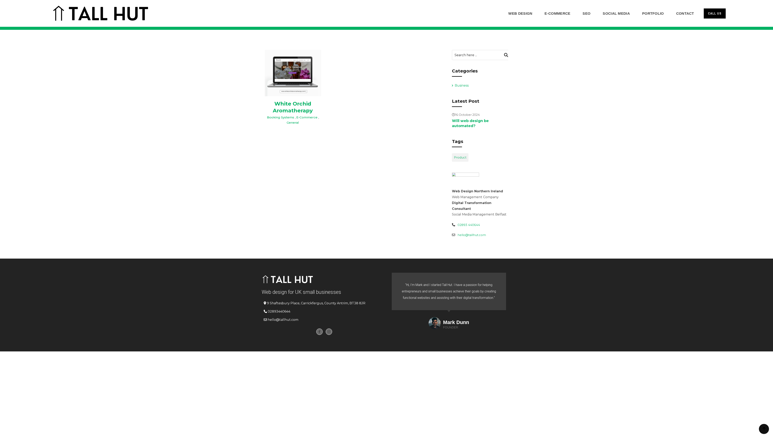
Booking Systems (280, 117)
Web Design (520, 13)
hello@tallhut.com (472, 235)
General (293, 122)
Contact (685, 13)
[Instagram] (329, 331)
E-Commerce (557, 13)
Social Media (616, 13)
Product (460, 157)
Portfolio (653, 13)
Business (462, 85)
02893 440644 (469, 225)
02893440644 (279, 311)
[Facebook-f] (319, 331)
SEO (586, 13)
